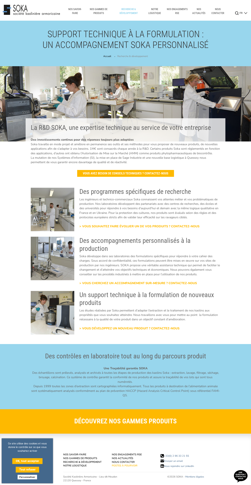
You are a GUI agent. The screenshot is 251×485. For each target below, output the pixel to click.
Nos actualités (198, 11)
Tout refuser (27, 469)
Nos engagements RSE (177, 11)
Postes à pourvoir (124, 465)
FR (241, 13)
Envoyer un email (173, 461)
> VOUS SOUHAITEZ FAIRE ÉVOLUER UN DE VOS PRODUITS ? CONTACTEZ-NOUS (139, 226)
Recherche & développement (129, 11)
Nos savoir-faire (75, 11)
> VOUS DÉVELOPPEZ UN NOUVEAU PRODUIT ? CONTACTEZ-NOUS (129, 328)
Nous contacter (217, 11)
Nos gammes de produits (98, 11)
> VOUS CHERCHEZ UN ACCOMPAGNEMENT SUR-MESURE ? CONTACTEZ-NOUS (138, 283)
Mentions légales (194, 476)
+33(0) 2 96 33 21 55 (176, 456)
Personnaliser (27, 477)
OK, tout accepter (27, 461)
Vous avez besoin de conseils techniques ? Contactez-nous (125, 173)
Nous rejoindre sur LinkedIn (179, 466)
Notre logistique (154, 11)
